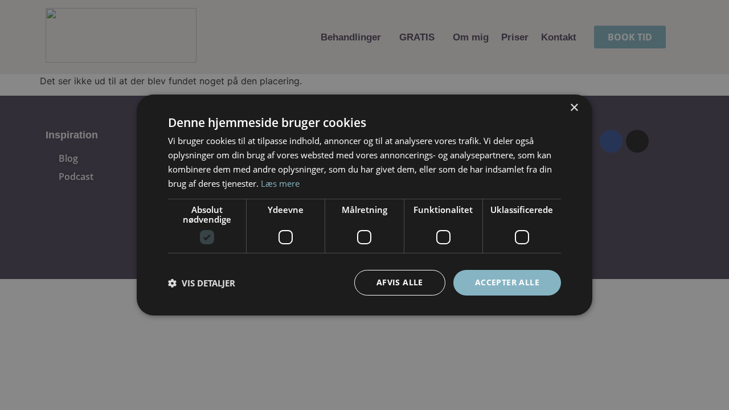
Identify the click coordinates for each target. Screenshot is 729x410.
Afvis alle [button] (399, 282)
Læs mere (280, 183)
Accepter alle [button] (507, 282)
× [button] (574, 108)
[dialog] (364, 205)
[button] (201, 283)
